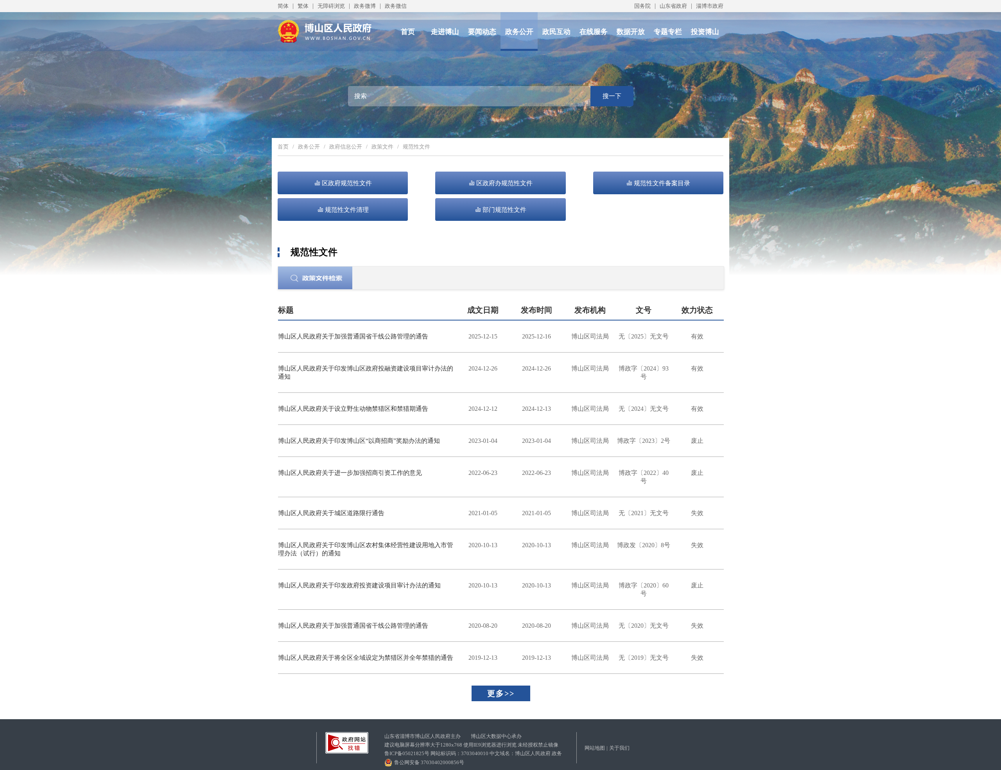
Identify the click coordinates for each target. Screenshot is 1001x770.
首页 (408, 32)
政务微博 (365, 6)
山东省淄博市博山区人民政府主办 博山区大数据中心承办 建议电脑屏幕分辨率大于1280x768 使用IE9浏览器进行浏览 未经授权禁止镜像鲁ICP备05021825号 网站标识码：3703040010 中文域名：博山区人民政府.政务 (473, 744)
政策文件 (382, 147)
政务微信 (396, 6)
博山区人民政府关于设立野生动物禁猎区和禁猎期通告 (353, 408)
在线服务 (593, 32)
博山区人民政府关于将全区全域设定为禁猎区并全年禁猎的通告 (365, 657)
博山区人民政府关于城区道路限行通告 (331, 513)
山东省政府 (673, 6)
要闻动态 (482, 32)
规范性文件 (416, 147)
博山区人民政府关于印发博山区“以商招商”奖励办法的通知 (359, 440)
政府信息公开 (345, 147)
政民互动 (556, 32)
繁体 (303, 6)
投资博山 (705, 32)
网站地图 (595, 748)
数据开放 (631, 32)
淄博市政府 (709, 6)
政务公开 (519, 32)
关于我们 (619, 748)
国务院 (642, 6)
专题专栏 (668, 32)
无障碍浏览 (331, 6)
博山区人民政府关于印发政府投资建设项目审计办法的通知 (359, 585)
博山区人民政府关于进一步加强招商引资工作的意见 (350, 472)
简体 (283, 6)
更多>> (501, 693)
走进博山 (445, 32)
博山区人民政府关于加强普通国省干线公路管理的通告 (353, 336)
